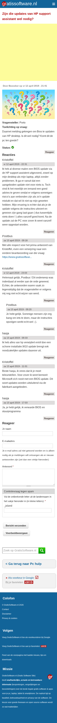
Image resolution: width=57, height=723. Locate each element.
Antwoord (8, 466)
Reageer (49, 152)
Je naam (6, 428)
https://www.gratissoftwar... (17, 257)
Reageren (49, 231)
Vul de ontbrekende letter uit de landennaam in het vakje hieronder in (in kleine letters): (27, 498)
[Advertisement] (28, 52)
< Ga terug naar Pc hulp (23, 564)
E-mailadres (8, 441)
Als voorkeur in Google (21, 577)
